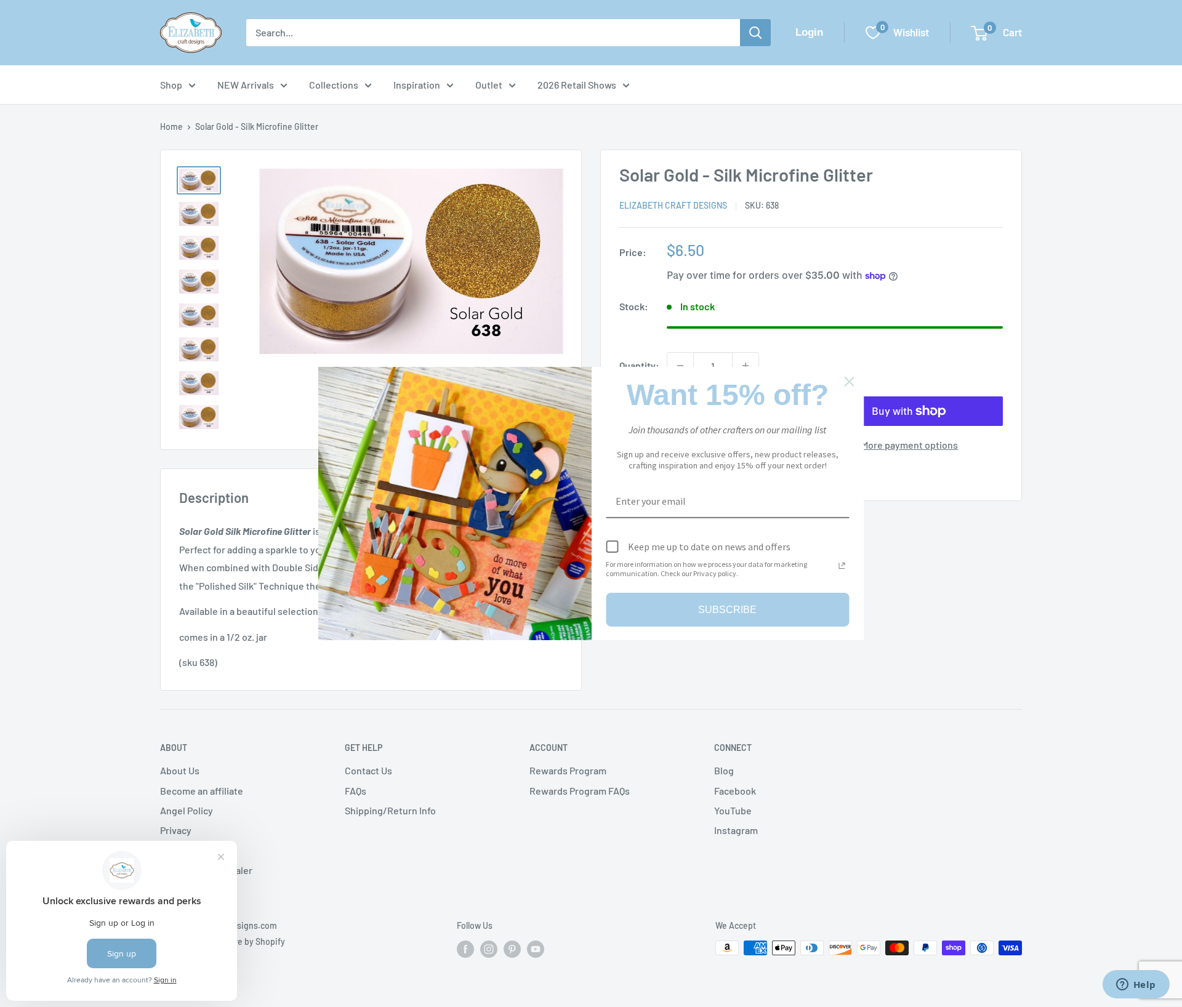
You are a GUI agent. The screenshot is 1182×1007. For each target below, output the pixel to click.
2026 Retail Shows (576, 84)
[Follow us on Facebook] (465, 949)
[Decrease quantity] (680, 366)
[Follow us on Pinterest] (512, 949)
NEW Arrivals (245, 84)
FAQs (355, 790)
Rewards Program (567, 770)
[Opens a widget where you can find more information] (1136, 985)
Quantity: (639, 365)
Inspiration (416, 84)
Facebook (735, 790)
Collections (333, 84)
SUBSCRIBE (727, 609)
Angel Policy (186, 810)
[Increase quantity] (745, 366)
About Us (179, 770)
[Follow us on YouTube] (535, 949)
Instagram (736, 830)
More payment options (909, 445)
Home (171, 126)
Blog (724, 770)
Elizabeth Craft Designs (673, 205)
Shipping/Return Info (390, 810)
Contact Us (368, 770)
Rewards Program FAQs (579, 790)
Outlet (488, 84)
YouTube (733, 810)
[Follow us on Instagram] (488, 949)
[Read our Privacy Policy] (842, 565)
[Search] (755, 32)
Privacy (175, 830)
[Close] (849, 381)
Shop (171, 84)
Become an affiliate (201, 790)
